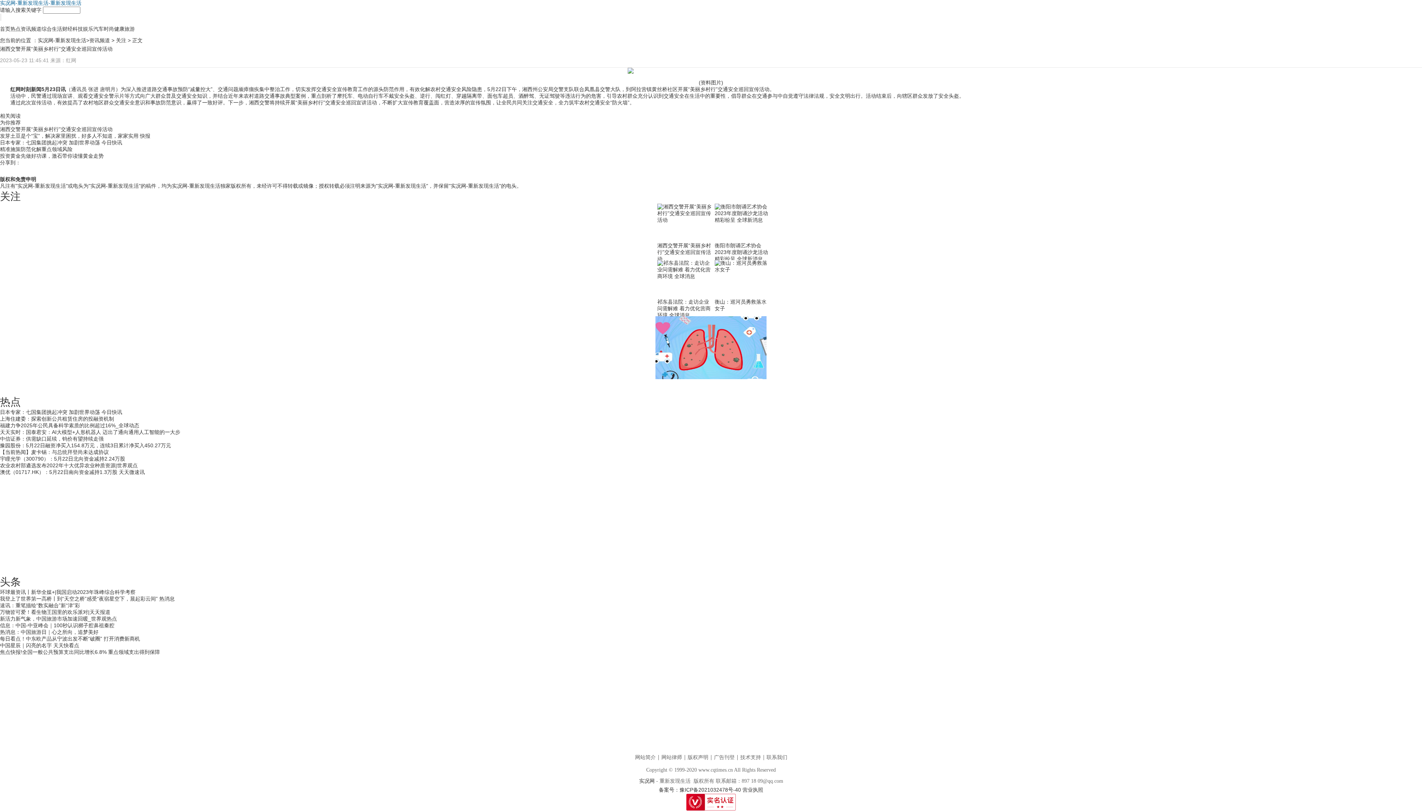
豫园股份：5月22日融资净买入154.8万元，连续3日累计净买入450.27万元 (85, 445)
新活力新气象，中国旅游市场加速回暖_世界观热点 (58, 619)
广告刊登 (724, 757)
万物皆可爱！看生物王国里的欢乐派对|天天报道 (55, 612)
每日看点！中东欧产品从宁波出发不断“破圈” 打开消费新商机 (70, 639)
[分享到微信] (1415, 167)
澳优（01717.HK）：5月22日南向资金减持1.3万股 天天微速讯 (72, 472)
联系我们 (777, 757)
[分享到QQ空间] (1371, 167)
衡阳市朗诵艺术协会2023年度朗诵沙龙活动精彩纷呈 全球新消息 (741, 252)
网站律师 (671, 757)
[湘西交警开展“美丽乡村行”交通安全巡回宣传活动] (685, 223)
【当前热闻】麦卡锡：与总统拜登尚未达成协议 (54, 452)
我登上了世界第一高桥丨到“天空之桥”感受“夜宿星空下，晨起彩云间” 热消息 (87, 599)
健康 (119, 29)
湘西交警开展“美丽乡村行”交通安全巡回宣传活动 (56, 129)
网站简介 (645, 757)
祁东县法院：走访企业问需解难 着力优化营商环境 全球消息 (684, 308)
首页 (5, 29)
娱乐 (88, 29)
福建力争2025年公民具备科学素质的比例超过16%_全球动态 (69, 425)
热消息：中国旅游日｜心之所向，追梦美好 (49, 632)
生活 (57, 29)
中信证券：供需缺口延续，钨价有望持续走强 (52, 439)
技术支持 (750, 757)
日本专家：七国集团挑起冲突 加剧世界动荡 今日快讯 (61, 143)
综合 (46, 29)
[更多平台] (7, 171)
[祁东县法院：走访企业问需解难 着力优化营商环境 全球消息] (685, 279)
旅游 (129, 29)
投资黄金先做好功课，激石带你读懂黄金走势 (52, 156)
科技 (78, 29)
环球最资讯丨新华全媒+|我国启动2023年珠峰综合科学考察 (68, 592)
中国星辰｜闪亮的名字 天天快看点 (39, 645)
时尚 (109, 29)
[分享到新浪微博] (1386, 167)
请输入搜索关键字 (20, 10)
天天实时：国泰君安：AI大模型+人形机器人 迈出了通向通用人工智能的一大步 (90, 432)
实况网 (647, 781)
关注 (121, 40)
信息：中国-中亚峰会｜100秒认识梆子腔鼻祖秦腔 (57, 625)
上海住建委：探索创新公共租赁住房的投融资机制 (57, 419)
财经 (67, 29)
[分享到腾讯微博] (1400, 167)
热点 (15, 29)
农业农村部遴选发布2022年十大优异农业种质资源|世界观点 (69, 465)
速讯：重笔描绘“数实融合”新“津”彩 (40, 605)
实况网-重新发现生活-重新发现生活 (40, 3)
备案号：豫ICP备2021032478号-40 (700, 790)
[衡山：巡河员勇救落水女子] (742, 279)
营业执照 (752, 790)
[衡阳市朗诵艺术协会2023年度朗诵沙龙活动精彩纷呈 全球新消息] (742, 223)
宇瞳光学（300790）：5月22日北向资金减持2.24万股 (62, 459)
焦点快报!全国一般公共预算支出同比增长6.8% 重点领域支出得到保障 (80, 652)
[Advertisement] (711, 522)
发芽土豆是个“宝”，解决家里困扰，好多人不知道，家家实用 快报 (75, 136)
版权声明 (698, 757)
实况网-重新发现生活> (63, 40)
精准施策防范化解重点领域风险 (36, 149)
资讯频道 (31, 29)
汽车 (98, 29)
